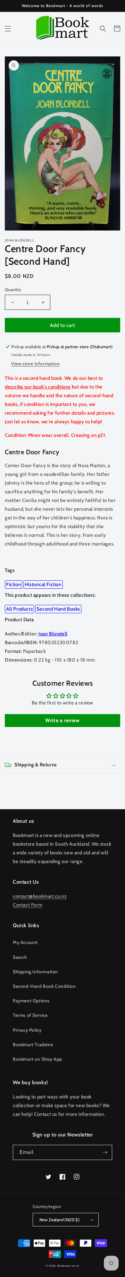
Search (20, 957)
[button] (8, 29)
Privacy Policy (27, 1030)
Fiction (13, 584)
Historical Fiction (43, 584)
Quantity (13, 289)
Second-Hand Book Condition (44, 986)
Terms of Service (30, 1015)
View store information (35, 364)
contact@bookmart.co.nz (40, 896)
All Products (19, 609)
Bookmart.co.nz (68, 1265)
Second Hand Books (58, 609)
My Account (25, 942)
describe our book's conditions (38, 387)
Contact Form (27, 905)
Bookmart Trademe (33, 1044)
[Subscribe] (105, 1152)
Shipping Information (35, 972)
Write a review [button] (62, 720)
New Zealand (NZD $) (59, 1219)
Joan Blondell (53, 634)
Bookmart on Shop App (37, 1059)
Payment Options (31, 1001)
